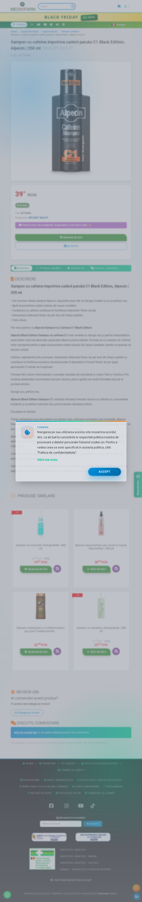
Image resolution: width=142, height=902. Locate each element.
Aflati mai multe (47, 459)
